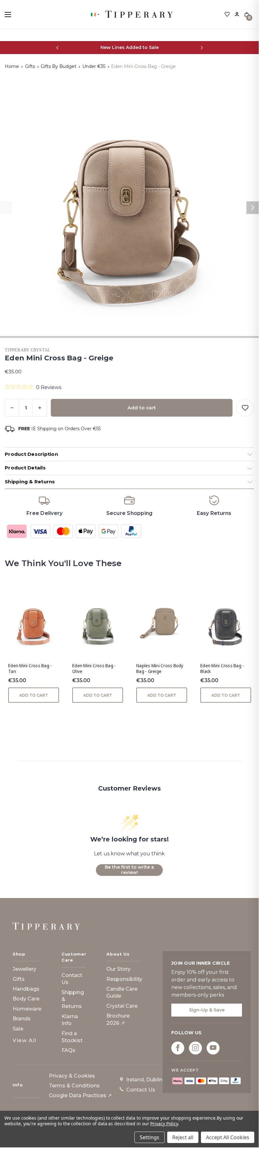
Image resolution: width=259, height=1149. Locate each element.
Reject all (182, 1137)
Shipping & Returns (73, 999)
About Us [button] (117, 953)
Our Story (118, 969)
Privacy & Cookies (72, 1076)
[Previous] (57, 47)
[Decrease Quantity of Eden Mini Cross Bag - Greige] (12, 407)
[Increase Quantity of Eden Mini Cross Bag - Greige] (40, 407)
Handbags (26, 989)
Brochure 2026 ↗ (118, 1019)
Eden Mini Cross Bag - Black (222, 668)
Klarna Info (70, 1019)
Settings (149, 1137)
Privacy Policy (164, 1124)
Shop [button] (19, 953)
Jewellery (24, 969)
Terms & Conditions (74, 1086)
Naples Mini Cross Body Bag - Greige (160, 668)
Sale (18, 1029)
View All (25, 1040)
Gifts (19, 979)
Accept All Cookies (227, 1137)
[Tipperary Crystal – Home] (46, 926)
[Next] (201, 47)
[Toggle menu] (13, 14)
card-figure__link (33, 623)
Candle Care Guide (122, 992)
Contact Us (72, 978)
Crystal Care (122, 1006)
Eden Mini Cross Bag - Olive (94, 668)
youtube (213, 1047)
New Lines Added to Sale (129, 47)
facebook (177, 1047)
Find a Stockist (72, 1036)
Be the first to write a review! (129, 870)
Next (252, 207)
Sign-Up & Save (207, 1010)
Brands (22, 1019)
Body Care (26, 999)
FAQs (68, 1050)
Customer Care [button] (74, 957)
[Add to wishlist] (245, 408)
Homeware (27, 1009)
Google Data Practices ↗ (80, 1095)
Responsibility (124, 979)
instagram (195, 1047)
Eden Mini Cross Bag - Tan (30, 668)
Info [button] (18, 1084)
